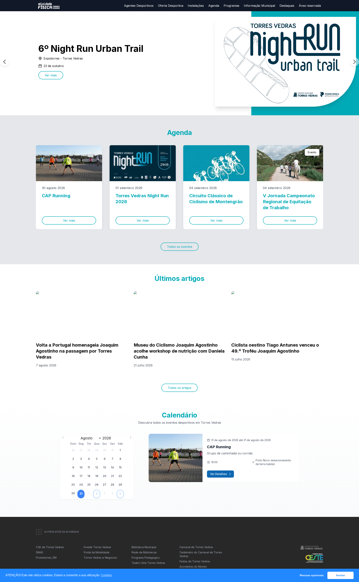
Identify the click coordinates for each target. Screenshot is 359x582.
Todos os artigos (179, 388)
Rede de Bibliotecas (144, 552)
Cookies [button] (106, 575)
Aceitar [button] (340, 575)
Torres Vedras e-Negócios (100, 557)
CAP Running (56, 195)
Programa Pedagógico (146, 557)
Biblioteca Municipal (144, 547)
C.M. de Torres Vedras (50, 547)
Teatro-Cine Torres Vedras (148, 562)
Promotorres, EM (46, 557)
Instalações (196, 5)
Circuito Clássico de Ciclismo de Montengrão (216, 198)
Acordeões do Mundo (193, 566)
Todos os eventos (179, 247)
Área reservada (310, 5)
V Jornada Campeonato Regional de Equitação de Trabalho (289, 201)
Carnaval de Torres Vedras (196, 547)
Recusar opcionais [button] (312, 575)
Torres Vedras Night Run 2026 (142, 198)
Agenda (213, 5)
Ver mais (51, 75)
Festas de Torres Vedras (195, 561)
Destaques (287, 5)
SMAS (39, 552)
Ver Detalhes (218, 474)
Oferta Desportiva (170, 5)
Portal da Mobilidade (96, 552)
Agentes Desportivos (139, 5)
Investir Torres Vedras (97, 547)
